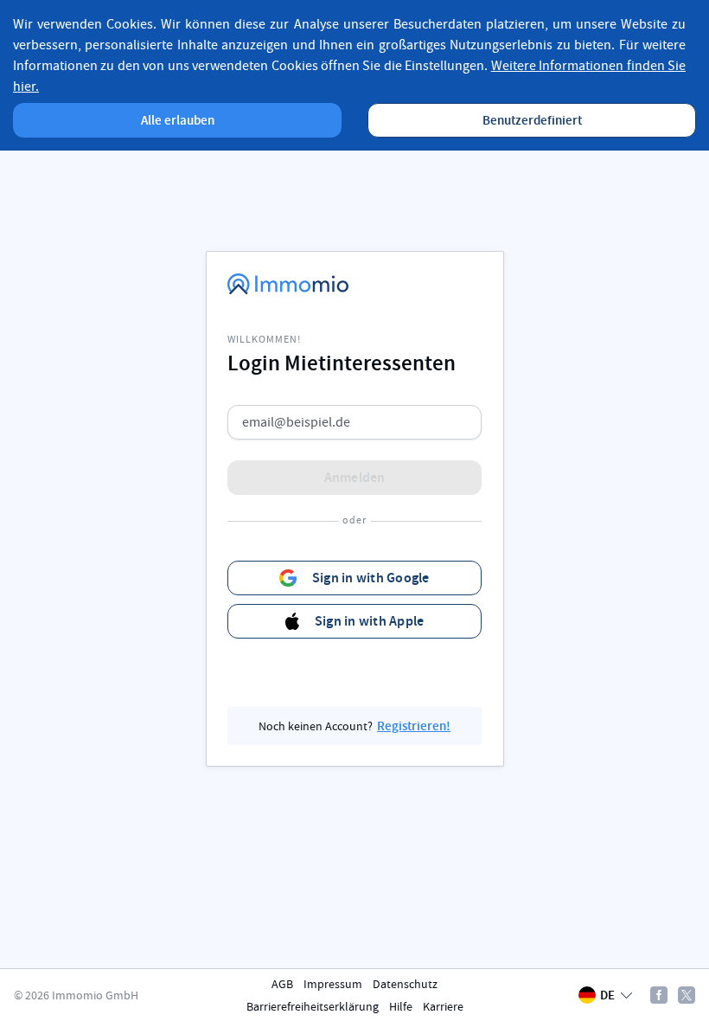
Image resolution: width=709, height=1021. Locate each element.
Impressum (332, 984)
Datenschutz (405, 984)
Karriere (443, 1006)
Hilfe (400, 1006)
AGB (282, 984)
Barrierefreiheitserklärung (312, 1006)
